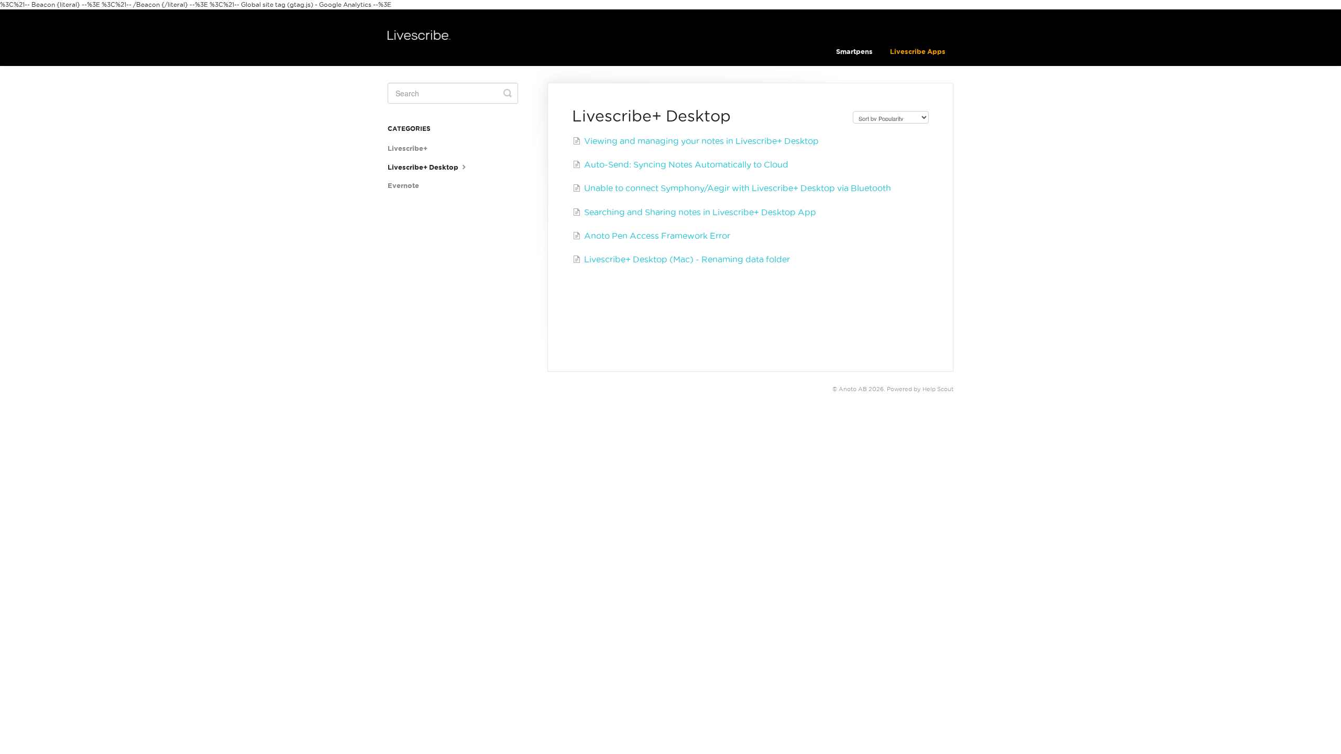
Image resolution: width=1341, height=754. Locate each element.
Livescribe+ (407, 148)
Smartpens (854, 52)
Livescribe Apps (918, 52)
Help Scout (937, 389)
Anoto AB (853, 389)
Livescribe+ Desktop (424, 167)
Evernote (403, 186)
